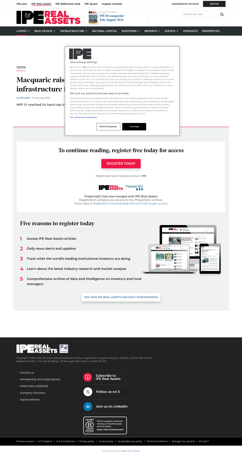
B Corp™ (204, 441)
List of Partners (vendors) (83, 117)
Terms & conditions (157, 441)
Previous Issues (25, 441)
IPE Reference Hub (67, 3)
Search (221, 14)
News (21, 67)
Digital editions (30, 399)
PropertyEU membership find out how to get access (130, 203)
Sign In (214, 3)
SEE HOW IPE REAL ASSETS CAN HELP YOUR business (121, 297)
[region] (122, 91)
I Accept (134, 126)
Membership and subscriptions (40, 379)
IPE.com (21, 3)
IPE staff (25, 98)
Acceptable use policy (130, 441)
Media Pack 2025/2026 (34, 386)
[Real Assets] (48, 23)
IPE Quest (91, 3)
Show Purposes (108, 126)
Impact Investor (112, 3)
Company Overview (32, 392)
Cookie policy (106, 441)
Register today (121, 164)
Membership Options (185, 4)
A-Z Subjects (45, 441)
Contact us (27, 372)
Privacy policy (86, 441)
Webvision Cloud (130, 451)
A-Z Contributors (65, 441)
